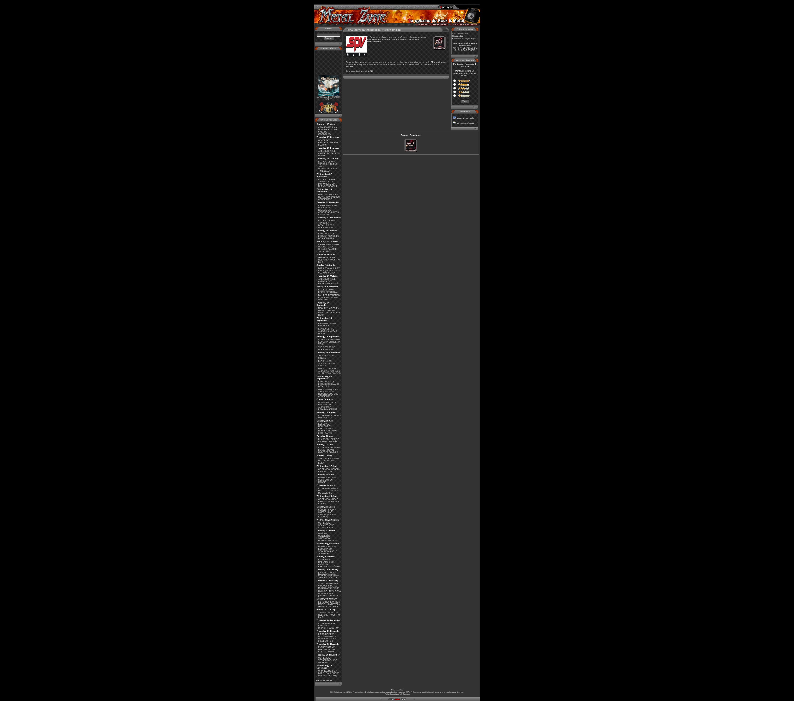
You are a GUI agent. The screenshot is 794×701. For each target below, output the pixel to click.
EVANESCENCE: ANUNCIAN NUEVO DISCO (327, 331)
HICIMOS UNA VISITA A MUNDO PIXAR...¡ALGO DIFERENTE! (329, 593)
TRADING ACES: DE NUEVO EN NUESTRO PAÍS (329, 614)
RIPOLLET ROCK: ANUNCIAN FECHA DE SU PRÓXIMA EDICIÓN (329, 371)
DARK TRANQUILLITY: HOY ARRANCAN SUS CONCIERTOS (329, 196)
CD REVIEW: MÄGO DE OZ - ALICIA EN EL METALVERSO (329, 490)
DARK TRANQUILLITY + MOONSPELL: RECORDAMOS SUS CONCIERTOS (329, 392)
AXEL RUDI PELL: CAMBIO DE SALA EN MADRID (329, 153)
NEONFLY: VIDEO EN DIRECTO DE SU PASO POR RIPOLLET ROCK (329, 311)
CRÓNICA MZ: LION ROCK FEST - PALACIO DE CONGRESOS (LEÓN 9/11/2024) (328, 210)
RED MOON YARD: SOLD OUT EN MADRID (327, 479)
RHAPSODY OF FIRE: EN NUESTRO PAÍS (329, 440)
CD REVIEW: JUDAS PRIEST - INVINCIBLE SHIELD (329, 501)
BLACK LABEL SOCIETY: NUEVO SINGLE (327, 363)
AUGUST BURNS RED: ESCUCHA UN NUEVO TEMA (329, 341)
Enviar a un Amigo (465, 123)
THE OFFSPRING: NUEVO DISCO (327, 348)
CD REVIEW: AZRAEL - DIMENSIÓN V (329, 416)
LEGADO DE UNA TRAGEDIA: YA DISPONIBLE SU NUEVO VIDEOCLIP (328, 182)
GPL (408, 692)
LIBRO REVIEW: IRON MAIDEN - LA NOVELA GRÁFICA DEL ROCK (329, 604)
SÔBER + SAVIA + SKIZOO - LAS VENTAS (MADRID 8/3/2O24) (327, 513)
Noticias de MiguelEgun (465, 38)
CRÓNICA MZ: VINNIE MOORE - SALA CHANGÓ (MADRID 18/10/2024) (328, 247)
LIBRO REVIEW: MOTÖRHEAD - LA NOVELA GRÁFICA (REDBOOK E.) (327, 637)
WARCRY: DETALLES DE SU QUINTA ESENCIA (465, 49)
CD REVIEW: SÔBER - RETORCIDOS (329, 470)
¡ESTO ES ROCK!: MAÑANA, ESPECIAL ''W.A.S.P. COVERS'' (328, 575)
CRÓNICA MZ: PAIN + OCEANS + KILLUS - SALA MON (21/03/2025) (328, 130)
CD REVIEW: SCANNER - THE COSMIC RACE (326, 525)
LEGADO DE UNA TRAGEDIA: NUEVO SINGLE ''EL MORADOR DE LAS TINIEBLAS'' (328, 166)
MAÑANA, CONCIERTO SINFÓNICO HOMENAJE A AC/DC (328, 537)
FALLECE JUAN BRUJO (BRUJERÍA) (327, 291)
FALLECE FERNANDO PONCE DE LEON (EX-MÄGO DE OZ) (329, 297)
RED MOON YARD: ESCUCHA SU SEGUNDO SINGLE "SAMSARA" (327, 550)
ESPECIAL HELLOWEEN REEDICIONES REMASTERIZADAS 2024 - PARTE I (327, 428)
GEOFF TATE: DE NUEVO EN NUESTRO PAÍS (329, 259)
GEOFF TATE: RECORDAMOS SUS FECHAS (328, 142)
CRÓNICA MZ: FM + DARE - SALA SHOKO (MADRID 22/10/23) (329, 673)
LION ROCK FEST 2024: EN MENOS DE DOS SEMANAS (328, 236)
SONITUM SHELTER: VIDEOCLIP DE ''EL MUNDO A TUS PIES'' (328, 585)
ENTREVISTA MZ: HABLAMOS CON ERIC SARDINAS (326, 649)
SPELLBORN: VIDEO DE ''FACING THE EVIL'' (328, 460)
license (460, 692)
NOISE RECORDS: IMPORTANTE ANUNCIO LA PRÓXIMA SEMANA (327, 405)
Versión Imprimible (465, 118)
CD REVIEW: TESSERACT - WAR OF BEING (327, 660)
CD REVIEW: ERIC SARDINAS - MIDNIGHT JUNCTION (328, 625)
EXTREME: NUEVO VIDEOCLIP (327, 324)
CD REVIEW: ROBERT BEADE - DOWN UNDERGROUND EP (329, 450)
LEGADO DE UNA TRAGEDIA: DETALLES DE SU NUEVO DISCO (327, 224)
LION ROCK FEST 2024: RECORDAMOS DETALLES (329, 384)
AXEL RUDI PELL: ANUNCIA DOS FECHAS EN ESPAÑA (328, 281)
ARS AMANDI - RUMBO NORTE (328, 91)
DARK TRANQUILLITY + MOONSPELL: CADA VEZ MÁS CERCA (329, 270)
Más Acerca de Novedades (460, 34)
